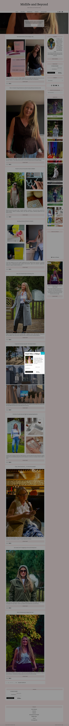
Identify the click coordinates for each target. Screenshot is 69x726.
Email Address (27, 368)
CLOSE (42, 353)
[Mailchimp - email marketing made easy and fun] (38, 372)
